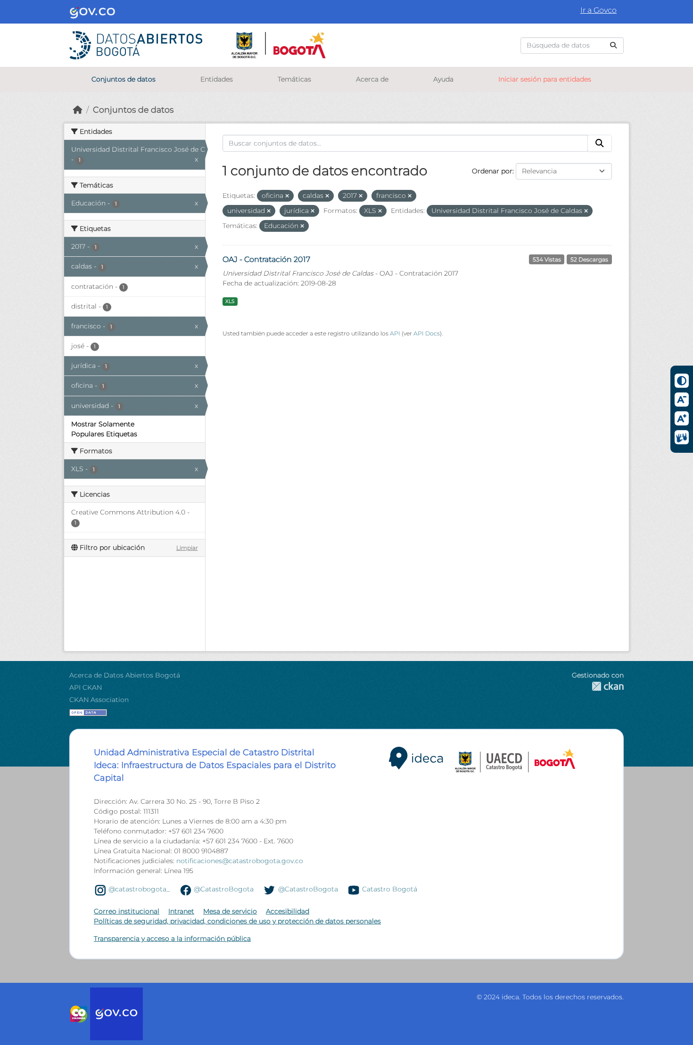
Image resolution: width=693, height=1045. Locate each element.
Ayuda (443, 79)
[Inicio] (77, 109)
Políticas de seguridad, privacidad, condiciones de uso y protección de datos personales (237, 921)
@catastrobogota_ (139, 889)
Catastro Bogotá (389, 889)
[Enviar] (613, 45)
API (395, 333)
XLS (229, 301)
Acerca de (372, 79)
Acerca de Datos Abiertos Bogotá (124, 675)
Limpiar (187, 547)
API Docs (426, 333)
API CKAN (85, 687)
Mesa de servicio (230, 911)
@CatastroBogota (224, 889)
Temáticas (294, 79)
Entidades (216, 79)
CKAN (598, 686)
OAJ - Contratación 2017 (266, 259)
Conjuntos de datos (123, 79)
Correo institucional (126, 911)
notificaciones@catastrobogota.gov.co (239, 861)
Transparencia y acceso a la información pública (172, 938)
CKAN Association (99, 699)
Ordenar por (492, 171)
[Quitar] (287, 196)
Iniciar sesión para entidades (544, 79)
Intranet (181, 911)
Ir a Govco (598, 10)
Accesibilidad (287, 911)
